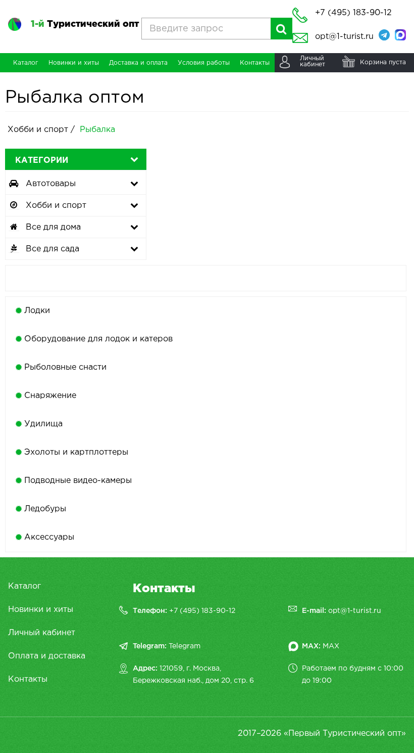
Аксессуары (49, 537)
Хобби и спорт (39, 130)
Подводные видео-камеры (78, 480)
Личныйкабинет (312, 61)
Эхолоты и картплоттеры (76, 452)
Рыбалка (97, 130)
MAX (331, 646)
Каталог (24, 586)
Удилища (43, 424)
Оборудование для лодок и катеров (98, 339)
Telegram (184, 646)
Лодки (37, 311)
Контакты (27, 679)
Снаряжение (50, 396)
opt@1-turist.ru (344, 36)
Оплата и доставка (46, 656)
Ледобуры (45, 509)
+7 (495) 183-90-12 (202, 611)
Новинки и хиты (40, 609)
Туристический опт (85, 24)
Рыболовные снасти (65, 367)
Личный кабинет (41, 633)
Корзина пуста (383, 62)
